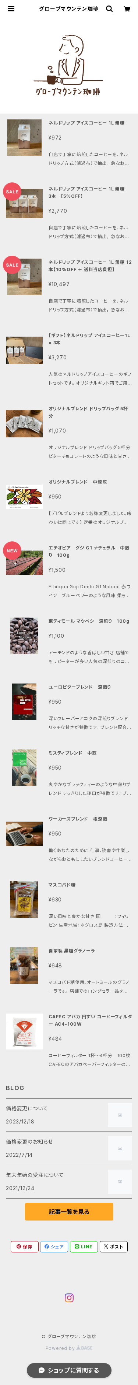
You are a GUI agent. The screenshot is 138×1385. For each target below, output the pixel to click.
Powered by (61, 1348)
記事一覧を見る (69, 1211)
